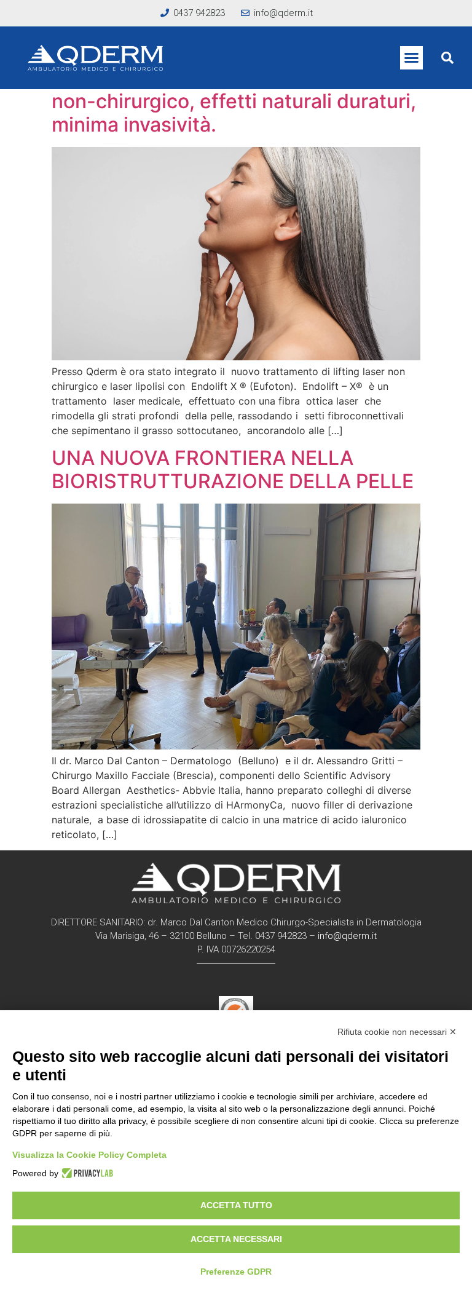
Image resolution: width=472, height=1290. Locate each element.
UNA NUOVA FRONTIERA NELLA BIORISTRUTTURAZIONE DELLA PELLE (233, 469)
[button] (411, 57)
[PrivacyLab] (85, 1173)
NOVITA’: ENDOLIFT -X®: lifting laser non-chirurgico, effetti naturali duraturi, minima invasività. (234, 101)
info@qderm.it (347, 935)
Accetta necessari (236, 1239)
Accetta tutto (236, 1205)
